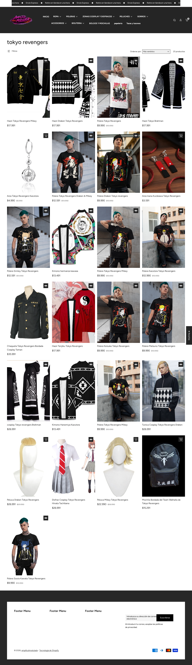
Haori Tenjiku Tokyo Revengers (67, 346)
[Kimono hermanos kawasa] (73, 237)
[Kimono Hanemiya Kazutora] (73, 391)
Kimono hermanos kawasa (65, 271)
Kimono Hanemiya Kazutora (66, 424)
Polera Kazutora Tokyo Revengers (158, 271)
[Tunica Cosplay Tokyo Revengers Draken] (163, 391)
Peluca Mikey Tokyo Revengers (112, 499)
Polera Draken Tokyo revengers (112, 196)
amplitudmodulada (30, 650)
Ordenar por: (135, 51)
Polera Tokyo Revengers (109, 121)
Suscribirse (165, 618)
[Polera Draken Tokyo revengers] (118, 162)
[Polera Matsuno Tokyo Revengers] (163, 312)
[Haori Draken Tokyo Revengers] (73, 87)
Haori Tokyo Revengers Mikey (22, 121)
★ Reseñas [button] (189, 335)
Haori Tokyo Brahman (152, 121)
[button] (186, 639)
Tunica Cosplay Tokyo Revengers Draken (162, 424)
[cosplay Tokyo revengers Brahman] (28, 391)
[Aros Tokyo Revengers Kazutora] (28, 162)
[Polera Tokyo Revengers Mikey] (118, 237)
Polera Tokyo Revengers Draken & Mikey (72, 196)
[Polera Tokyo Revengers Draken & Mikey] (73, 162)
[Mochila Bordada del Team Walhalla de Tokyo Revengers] (163, 466)
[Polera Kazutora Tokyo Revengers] (163, 237)
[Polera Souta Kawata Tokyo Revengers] (28, 544)
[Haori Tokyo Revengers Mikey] (28, 87)
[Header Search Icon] (174, 20)
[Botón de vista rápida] (45, 135)
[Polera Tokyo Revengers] (118, 87)
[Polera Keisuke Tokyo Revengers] (118, 312)
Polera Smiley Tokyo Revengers (22, 271)
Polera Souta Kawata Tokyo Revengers (26, 578)
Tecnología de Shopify (49, 650)
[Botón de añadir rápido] (45, 60)
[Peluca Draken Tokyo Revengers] (28, 466)
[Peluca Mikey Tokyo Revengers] (118, 466)
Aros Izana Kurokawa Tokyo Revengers (161, 196)
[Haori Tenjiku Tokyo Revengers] (73, 312)
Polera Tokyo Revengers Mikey (112, 271)
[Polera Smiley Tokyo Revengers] (28, 237)
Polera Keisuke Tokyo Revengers (113, 346)
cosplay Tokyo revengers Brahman (24, 424)
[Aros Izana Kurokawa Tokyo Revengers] (163, 162)
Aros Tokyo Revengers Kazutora (23, 196)
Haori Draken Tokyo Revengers (67, 121)
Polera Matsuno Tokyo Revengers (158, 346)
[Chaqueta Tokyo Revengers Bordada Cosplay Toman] (28, 312)
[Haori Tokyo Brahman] (163, 87)
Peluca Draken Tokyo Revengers (23, 499)
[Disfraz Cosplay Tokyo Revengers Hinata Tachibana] (73, 466)
